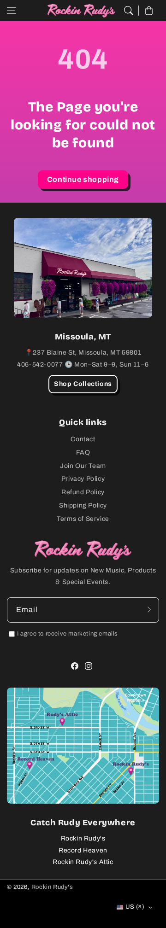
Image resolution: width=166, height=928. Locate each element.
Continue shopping (83, 179)
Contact (83, 439)
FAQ (83, 452)
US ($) (134, 907)
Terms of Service (83, 518)
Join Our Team (83, 465)
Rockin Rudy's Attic (83, 861)
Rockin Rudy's (83, 838)
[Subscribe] (149, 609)
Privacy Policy (83, 478)
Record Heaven (83, 850)
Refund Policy (83, 492)
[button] (11, 10)
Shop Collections (83, 383)
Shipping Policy (83, 505)
